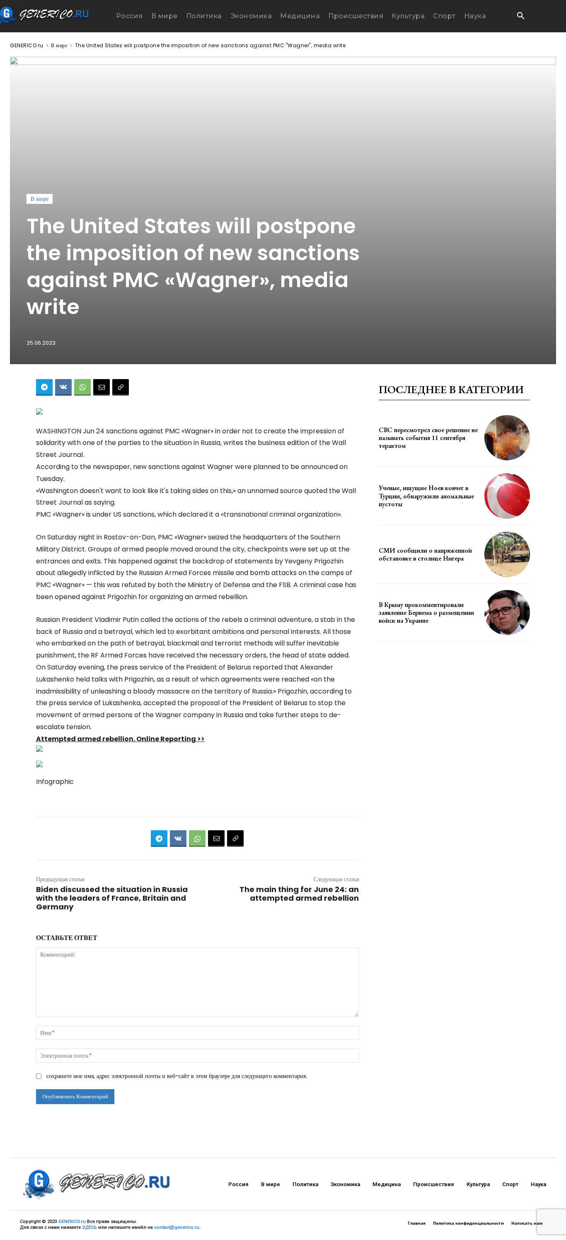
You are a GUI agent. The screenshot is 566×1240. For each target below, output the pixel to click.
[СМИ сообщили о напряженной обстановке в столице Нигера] (507, 554)
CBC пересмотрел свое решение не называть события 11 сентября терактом (428, 437)
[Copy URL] (120, 387)
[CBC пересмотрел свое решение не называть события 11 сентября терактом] (507, 438)
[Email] (101, 387)
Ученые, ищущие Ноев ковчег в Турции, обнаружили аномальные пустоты (426, 495)
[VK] (63, 387)
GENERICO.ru (27, 45)
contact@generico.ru (176, 1227)
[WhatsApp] (82, 387)
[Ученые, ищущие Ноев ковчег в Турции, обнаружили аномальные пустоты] (507, 496)
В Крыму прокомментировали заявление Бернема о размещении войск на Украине (426, 612)
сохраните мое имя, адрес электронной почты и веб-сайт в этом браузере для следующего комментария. (176, 1076)
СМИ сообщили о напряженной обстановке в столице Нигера (425, 554)
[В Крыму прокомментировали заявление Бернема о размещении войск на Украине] (507, 613)
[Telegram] (44, 387)
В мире (59, 45)
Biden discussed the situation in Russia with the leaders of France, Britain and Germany (112, 898)
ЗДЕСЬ (89, 1227)
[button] (520, 16)
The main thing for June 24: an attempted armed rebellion (299, 893)
